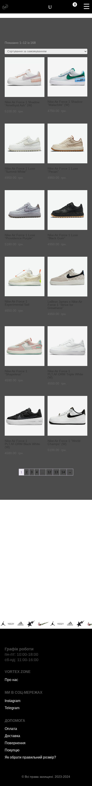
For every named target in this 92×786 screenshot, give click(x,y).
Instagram (12, 701)
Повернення (15, 743)
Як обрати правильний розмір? (30, 757)
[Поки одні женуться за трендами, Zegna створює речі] (25, 557)
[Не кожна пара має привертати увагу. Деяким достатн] (25, 582)
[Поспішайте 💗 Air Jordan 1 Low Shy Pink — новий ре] (25, 533)
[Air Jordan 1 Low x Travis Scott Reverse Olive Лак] (67, 533)
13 (56, 472)
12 (49, 472)
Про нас (11, 680)
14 (63, 472)
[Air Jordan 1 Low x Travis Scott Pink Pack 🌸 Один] (67, 582)
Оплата (11, 729)
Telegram (12, 708)
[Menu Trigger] (86, 6)
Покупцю (12, 750)
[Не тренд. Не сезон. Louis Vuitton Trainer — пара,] (67, 557)
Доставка (12, 736)
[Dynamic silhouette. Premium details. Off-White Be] (67, 607)
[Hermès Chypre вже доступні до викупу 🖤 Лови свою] (25, 607)
